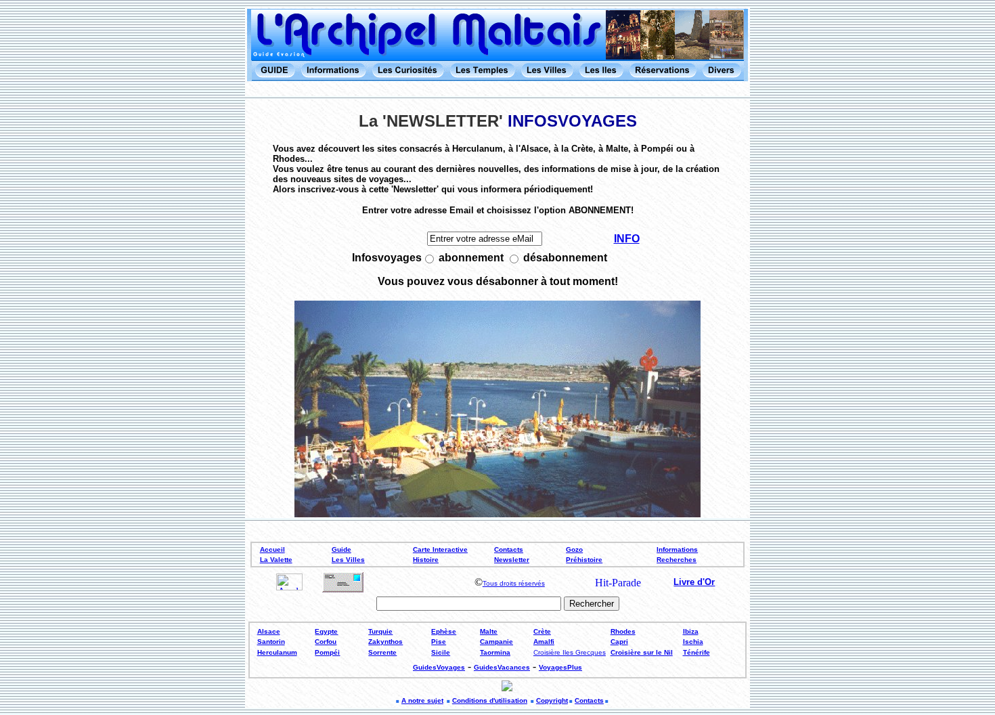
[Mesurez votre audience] (289, 586)
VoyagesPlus (560, 667)
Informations (677, 549)
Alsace (268, 631)
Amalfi (543, 641)
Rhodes (623, 631)
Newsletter (511, 559)
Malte (489, 631)
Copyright (552, 700)
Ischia (693, 641)
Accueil (272, 549)
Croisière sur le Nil (642, 652)
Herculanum (277, 652)
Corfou (325, 641)
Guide (341, 549)
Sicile (440, 652)
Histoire (426, 559)
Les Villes (348, 559)
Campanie (496, 641)
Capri (619, 641)
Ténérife (696, 652)
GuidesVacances (502, 667)
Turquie (380, 631)
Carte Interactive (440, 549)
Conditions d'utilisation (489, 700)
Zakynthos (385, 641)
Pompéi (327, 652)
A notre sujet (422, 700)
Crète (542, 631)
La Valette (276, 559)
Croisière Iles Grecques (569, 652)
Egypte (326, 631)
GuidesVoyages (439, 667)
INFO (627, 238)
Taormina (495, 652)
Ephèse (443, 631)
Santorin (271, 641)
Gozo (574, 549)
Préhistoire (584, 559)
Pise (438, 641)
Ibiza (691, 631)
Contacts (508, 549)
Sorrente (382, 652)
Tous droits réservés (514, 583)
